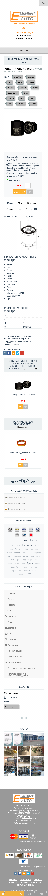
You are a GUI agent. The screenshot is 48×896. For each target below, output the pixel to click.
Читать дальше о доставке (32, 866)
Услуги (24, 882)
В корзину (19, 192)
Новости (11, 604)
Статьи (10, 599)
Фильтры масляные (23, 68)
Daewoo (31, 77)
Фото (9, 610)
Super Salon (12, 93)
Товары (13, 879)
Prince (35, 87)
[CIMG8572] (24, 771)
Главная (7, 68)
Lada (24, 552)
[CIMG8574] (37, 771)
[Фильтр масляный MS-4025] (23, 125)
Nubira (33, 103)
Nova (38, 556)
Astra (10, 541)
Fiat (31, 549)
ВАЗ (9, 82)
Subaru (38, 563)
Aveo (16, 541)
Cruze (26, 93)
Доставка (11, 627)
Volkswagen (21, 574)
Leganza (23, 87)
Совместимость (13, 209)
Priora (9, 563)
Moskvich (17, 556)
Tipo (36, 567)
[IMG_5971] (37, 761)
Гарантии (11, 639)
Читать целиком (11, 706)
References (32, 203)
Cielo (37, 541)
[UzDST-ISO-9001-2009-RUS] (8, 739)
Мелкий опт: (24, 38)
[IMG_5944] (10, 751)
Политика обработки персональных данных (17, 674)
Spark (30, 563)
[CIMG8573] (10, 771)
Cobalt (11, 545)
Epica (11, 549)
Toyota (14, 570)
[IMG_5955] (37, 751)
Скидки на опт (13, 645)
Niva (22, 98)
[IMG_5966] (10, 761)
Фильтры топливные (16, 503)
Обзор (9, 203)
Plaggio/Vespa (27, 559)
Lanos (30, 553)
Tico (30, 567)
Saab (32, 98)
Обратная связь (25, 885)
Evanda (11, 98)
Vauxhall (21, 103)
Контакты (11, 616)
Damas (36, 545)
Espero (10, 87)
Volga (34, 570)
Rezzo (16, 563)
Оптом (24, 35)
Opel (9, 103)
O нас (10, 622)
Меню (23, 50)
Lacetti (31, 82)
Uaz (20, 570)
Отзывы (31, 209)
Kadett (9, 553)
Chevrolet (17, 77)
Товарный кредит (15, 656)
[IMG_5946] (24, 751)
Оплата (10, 633)
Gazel (37, 549)
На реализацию (14, 650)
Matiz (10, 556)
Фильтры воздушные (17, 509)
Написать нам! (14, 662)
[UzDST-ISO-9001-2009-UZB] (18, 739)
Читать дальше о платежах (32, 841)
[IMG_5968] (24, 761)
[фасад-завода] (33, 739)
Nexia (20, 82)
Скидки (13, 882)
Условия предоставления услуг (21, 668)
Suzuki (24, 567)
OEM (20, 203)
